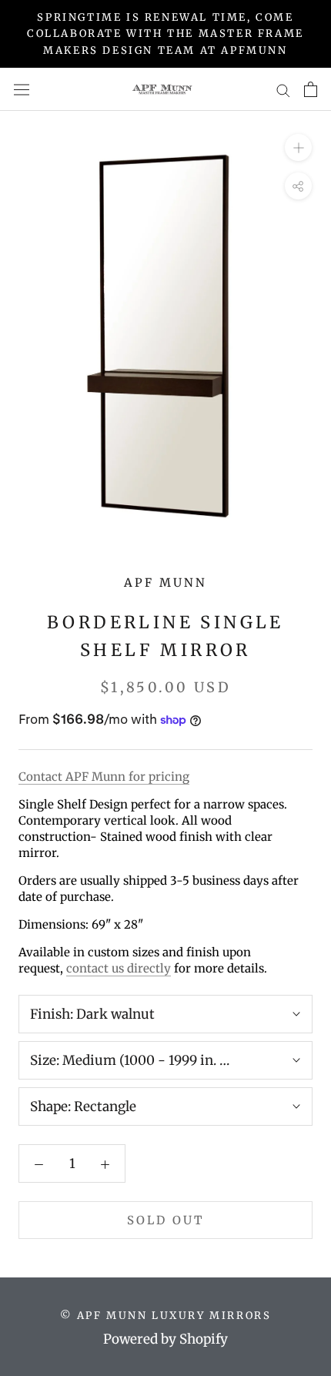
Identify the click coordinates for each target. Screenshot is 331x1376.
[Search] (283, 89)
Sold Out (165, 1220)
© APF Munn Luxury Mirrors (166, 1315)
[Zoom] (298, 147)
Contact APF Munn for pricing (103, 776)
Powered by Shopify (165, 1339)
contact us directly (118, 968)
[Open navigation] (21, 89)
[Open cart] (310, 89)
